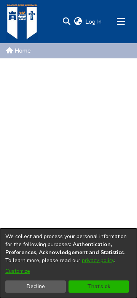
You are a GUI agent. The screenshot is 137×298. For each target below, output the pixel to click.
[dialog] (68, 263)
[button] (66, 21)
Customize (17, 271)
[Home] (22, 21)
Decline (36, 286)
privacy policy (98, 260)
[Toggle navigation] (120, 21)
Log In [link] (93, 22)
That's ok (99, 286)
